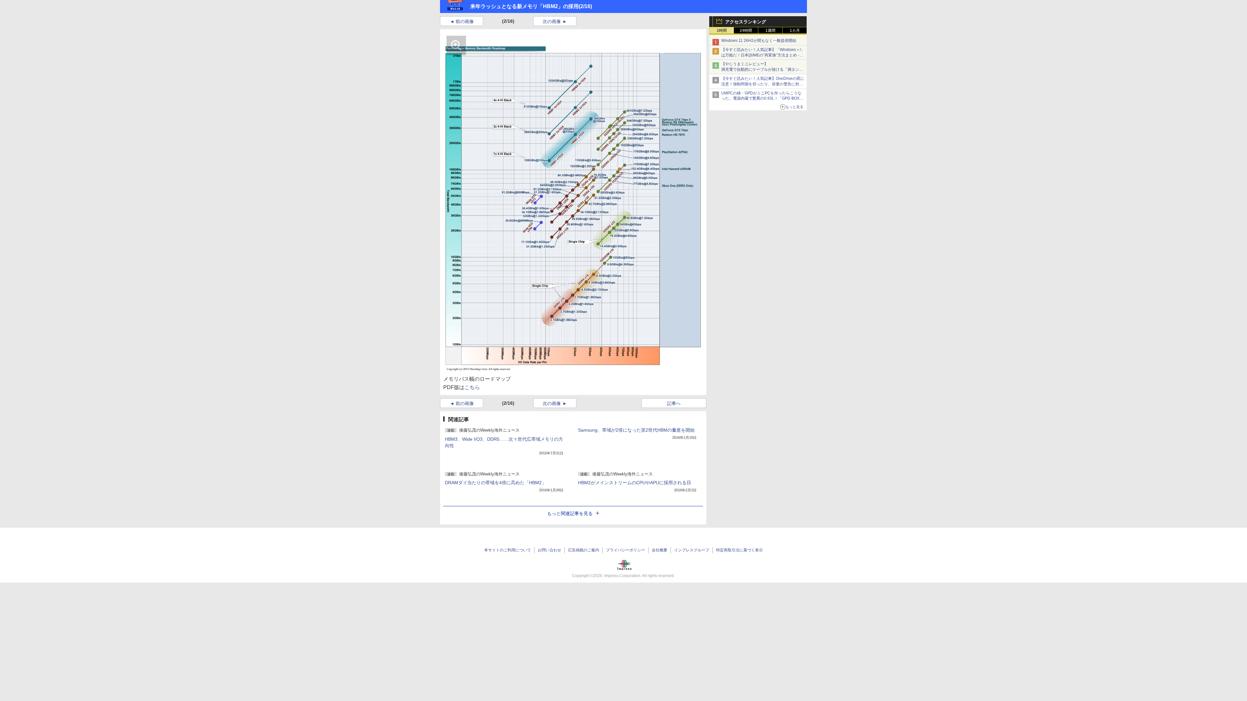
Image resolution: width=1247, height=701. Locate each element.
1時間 (722, 30)
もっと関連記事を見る (570, 513)
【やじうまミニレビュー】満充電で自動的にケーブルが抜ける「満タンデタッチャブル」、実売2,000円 (762, 69)
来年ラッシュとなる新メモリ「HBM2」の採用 (524, 6)
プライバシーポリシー (625, 550)
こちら (472, 387)
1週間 (770, 30)
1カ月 (795, 30)
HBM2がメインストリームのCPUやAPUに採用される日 (634, 482)
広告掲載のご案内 (583, 550)
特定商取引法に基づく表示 (739, 550)
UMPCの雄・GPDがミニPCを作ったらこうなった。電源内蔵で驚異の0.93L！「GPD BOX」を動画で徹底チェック (762, 98)
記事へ (674, 403)
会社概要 (659, 550)
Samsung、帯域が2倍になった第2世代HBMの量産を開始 (636, 430)
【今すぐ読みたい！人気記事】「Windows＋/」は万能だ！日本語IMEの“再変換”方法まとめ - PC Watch (763, 55)
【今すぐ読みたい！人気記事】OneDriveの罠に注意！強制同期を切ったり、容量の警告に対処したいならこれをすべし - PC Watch (762, 84)
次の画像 (552, 21)
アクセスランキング (745, 21)
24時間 (746, 30)
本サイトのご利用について (507, 550)
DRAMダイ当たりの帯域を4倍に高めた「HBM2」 (495, 482)
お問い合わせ (549, 550)
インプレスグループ (691, 550)
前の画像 (465, 21)
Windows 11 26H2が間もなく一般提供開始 (758, 40)
